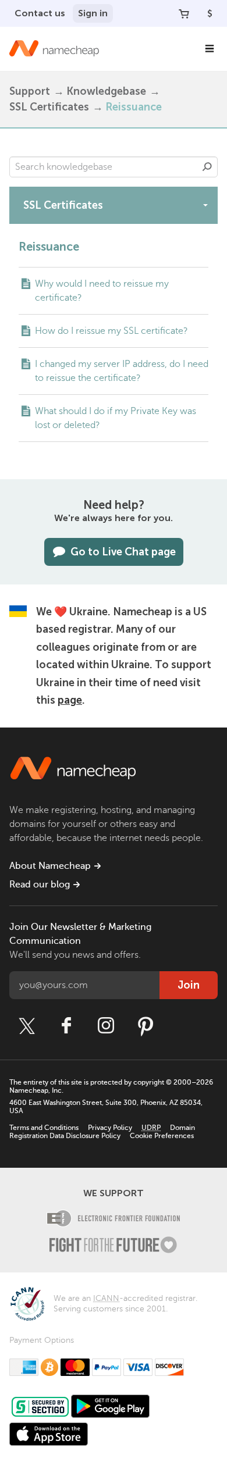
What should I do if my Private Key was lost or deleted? (115, 418)
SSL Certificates (49, 107)
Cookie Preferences (162, 1136)
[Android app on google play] (110, 1406)
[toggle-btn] (205, 205)
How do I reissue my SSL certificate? (111, 331)
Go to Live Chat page (123, 551)
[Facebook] (66, 1025)
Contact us (40, 13)
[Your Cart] (184, 13)
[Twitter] (26, 1025)
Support (29, 91)
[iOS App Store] (48, 1434)
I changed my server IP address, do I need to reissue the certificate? (121, 371)
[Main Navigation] (209, 49)
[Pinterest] (145, 1025)
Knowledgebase (106, 91)
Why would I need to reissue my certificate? (102, 291)
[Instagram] (105, 1025)
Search (207, 166)
